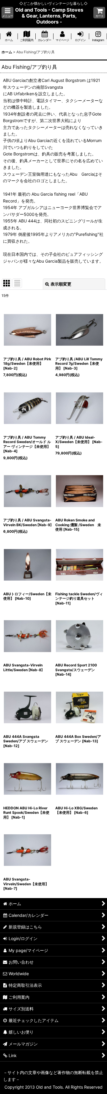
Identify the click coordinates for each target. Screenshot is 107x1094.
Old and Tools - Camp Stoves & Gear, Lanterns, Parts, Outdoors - (49, 16)
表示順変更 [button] (61, 283)
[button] (7, 12)
